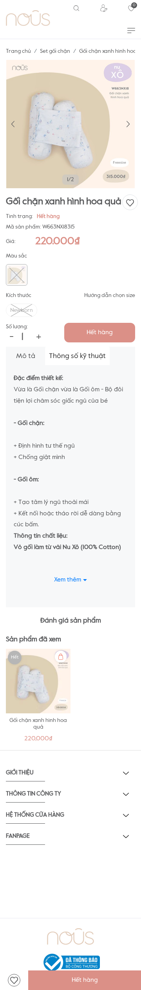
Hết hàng (100, 332)
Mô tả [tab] (25, 356)
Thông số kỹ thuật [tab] (77, 356)
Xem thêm (67, 580)
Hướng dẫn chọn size (109, 295)
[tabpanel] (38, 698)
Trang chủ (18, 51)
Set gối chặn (55, 51)
